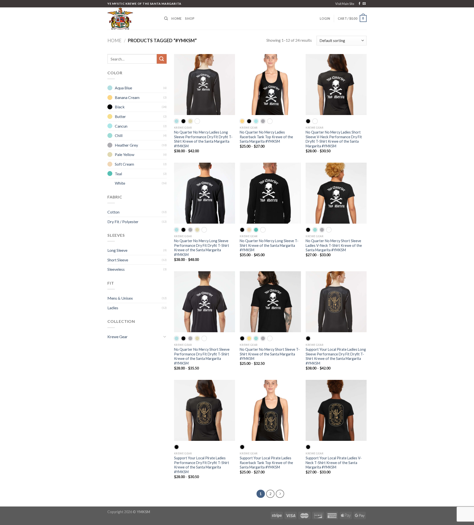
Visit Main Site (344, 4)
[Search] (166, 18)
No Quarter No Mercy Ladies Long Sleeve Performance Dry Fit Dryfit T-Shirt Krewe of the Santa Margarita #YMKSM (203, 139)
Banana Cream (127, 97)
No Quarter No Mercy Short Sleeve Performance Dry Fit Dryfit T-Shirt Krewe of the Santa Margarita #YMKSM (202, 356)
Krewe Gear (117, 336)
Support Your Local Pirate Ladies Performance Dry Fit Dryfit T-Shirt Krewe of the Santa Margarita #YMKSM (201, 465)
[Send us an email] (364, 3)
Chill (118, 135)
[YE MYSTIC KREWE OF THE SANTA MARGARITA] (132, 18)
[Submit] (162, 59)
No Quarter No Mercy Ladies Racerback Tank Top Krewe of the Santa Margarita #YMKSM (266, 136)
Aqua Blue (123, 87)
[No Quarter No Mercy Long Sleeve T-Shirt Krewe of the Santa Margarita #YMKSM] (270, 193)
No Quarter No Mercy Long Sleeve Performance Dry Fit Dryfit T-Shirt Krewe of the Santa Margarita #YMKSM (201, 248)
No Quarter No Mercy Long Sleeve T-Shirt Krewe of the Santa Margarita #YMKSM (269, 245)
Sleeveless (116, 269)
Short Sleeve (117, 259)
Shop (189, 18)
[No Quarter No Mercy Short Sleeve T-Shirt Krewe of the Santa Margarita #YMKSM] (270, 301)
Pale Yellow (124, 154)
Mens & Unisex (120, 298)
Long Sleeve (117, 250)
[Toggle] (165, 336)
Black (120, 106)
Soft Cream (124, 164)
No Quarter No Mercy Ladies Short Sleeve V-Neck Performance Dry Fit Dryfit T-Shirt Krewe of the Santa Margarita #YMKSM (334, 139)
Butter (120, 116)
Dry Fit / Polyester (122, 221)
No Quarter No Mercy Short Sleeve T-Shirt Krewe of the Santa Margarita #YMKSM (270, 354)
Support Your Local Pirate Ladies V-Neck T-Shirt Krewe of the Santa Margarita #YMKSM (334, 462)
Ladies (112, 307)
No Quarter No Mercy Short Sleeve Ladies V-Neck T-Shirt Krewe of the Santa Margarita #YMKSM (334, 245)
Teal (118, 173)
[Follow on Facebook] (359, 3)
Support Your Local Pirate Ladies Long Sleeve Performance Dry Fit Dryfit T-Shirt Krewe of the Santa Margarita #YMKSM (336, 356)
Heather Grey (126, 145)
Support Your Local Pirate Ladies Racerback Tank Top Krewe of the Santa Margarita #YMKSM (266, 462)
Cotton (113, 212)
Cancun (121, 126)
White (120, 183)
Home (176, 18)
